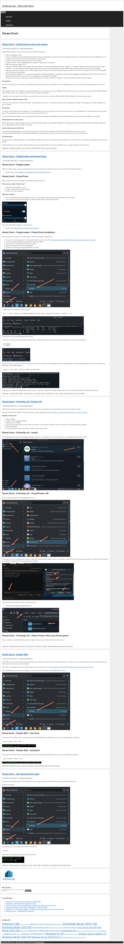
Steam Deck (13, 148)
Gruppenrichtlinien (70, 927)
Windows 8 (39, 934)
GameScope (28, 393)
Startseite (9, 17)
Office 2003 (33, 931)
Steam (45, 646)
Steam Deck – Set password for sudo (20, 774)
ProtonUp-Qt (38, 646)
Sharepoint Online (81, 931)
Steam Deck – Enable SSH (15, 654)
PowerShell (56, 931)
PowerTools (50, 393)
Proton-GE (29, 646)
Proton (28, 148)
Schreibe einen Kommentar (48, 148)
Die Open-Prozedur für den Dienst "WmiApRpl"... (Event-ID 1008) (26, 907)
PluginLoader (41, 393)
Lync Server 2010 (87, 927)
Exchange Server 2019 (57, 927)
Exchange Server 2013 (16, 927)
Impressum (9, 25)
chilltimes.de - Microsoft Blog (18, 6)
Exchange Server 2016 (41, 927)
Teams (19, 934)
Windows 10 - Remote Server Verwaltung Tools (21, 903)
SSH (27, 766)
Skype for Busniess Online (92, 931)
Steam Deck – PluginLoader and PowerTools (24, 156)
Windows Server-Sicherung (71, 934)
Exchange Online (58, 924)
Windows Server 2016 (67, 937)
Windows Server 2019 (80, 937)
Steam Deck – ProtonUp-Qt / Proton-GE (22, 401)
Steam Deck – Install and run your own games (25, 44)
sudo (51, 865)
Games (19, 148)
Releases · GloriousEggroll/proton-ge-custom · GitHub (69, 412)
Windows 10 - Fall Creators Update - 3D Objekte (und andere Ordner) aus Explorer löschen (35, 909)
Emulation (20, 393)
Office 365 (24, 931)
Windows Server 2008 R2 (92, 934)
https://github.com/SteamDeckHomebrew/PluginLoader (33, 172)
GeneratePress (39, 942)
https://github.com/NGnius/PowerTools (26, 228)
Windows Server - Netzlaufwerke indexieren (20, 911)
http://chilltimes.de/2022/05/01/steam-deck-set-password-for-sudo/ (73, 240)
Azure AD (27, 924)
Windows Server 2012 (16, 937)
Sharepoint (69, 930)
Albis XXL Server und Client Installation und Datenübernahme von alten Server (31, 905)
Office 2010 (45, 931)
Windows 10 (55, 933)
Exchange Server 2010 (80, 923)
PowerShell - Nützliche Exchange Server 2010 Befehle (23, 901)
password (24, 865)
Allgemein (5, 148)
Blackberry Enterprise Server (41, 924)
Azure (22, 924)
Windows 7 (27, 934)
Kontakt (8, 21)
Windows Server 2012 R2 (45, 937)
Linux (24, 148)
